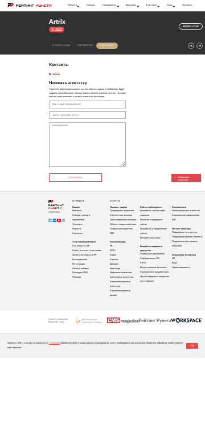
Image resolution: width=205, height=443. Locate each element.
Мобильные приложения (152, 254)
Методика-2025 (80, 272)
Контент (114, 259)
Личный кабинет (80, 269)
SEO (112, 233)
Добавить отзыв (191, 26)
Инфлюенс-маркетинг (121, 272)
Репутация (115, 269)
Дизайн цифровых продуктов (154, 276)
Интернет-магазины (150, 238)
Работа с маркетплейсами (123, 224)
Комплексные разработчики (154, 272)
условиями (54, 343)
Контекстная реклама (121, 215)
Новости (76, 229)
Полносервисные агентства (186, 211)
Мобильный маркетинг (121, 229)
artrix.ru (56, 73)
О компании (61, 45)
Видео (113, 255)
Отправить (75, 178)
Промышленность (181, 267)
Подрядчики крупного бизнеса (187, 237)
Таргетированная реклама (123, 220)
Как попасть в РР (80, 246)
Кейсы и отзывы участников (86, 250)
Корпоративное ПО (149, 258)
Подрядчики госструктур (184, 232)
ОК (192, 346)
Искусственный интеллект (153, 267)
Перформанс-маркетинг (122, 211)
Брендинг (114, 264)
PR (111, 246)
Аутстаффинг (147, 281)
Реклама (76, 277)
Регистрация (78, 264)
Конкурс (91, 5)
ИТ (173, 258)
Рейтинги (76, 211)
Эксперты (187, 5)
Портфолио (85, 45)
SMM (113, 250)
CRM (143, 263)
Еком (174, 263)
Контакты (107, 45)
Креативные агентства (121, 277)
